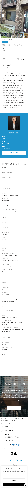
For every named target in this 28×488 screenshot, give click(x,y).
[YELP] (7, 460)
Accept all (14, 484)
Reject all (14, 477)
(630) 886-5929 (6, 143)
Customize (14, 480)
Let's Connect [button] (14, 408)
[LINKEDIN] (10, 460)
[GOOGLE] (14, 460)
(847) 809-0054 (8, 432)
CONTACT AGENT (14, 152)
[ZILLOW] (21, 460)
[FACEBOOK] (17, 460)
